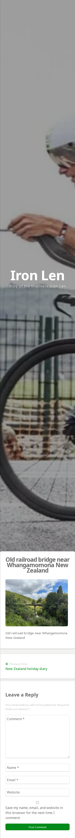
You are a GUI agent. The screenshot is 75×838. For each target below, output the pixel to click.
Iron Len (37, 275)
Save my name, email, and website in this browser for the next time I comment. (34, 812)
